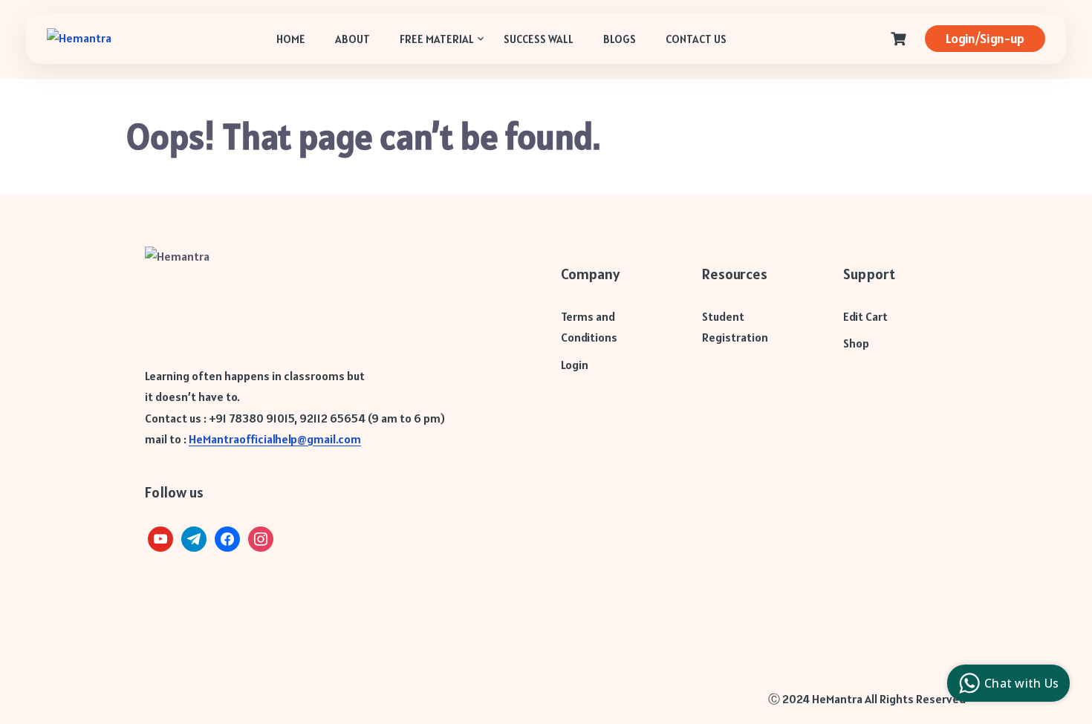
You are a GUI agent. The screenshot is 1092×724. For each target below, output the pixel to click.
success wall (538, 39)
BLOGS (619, 39)
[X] (160, 537)
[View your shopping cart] (900, 39)
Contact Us (696, 39)
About (352, 39)
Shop (856, 343)
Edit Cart (865, 316)
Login (574, 364)
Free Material (437, 39)
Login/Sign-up (985, 38)
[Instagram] (260, 537)
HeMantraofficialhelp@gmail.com (275, 438)
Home (290, 39)
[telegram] (194, 537)
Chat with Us (1021, 683)
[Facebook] (227, 537)
